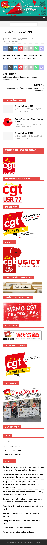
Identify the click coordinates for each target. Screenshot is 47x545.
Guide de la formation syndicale (18, 527)
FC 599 (5, 61)
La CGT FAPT (13, 427)
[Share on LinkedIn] (15, 48)
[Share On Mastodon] (41, 48)
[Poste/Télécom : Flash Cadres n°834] (8, 122)
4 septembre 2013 (23, 109)
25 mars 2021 (21, 124)
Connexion (7, 441)
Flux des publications (11, 446)
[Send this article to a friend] (26, 48)
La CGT (10, 461)
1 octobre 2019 (22, 136)
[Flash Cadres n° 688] (8, 109)
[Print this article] (31, 48)
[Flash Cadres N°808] (8, 136)
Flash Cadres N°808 (24, 133)
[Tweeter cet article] (10, 48)
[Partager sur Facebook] (5, 48)
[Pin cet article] (20, 48)
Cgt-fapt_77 (24, 39)
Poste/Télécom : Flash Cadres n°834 (29, 120)
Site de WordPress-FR (12, 454)
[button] (43, 18)
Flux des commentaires (12, 450)
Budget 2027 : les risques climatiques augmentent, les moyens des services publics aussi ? (21, 484)
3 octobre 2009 (10, 39)
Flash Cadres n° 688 (24, 106)
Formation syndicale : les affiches (18, 532)
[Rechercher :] (24, 24)
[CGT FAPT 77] (23, 14)
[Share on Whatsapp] (36, 48)
